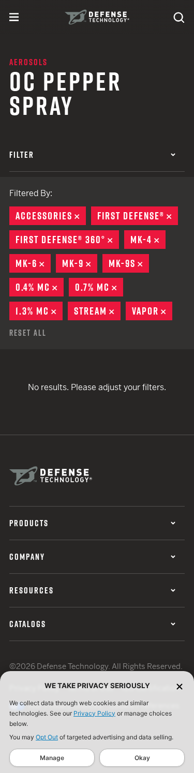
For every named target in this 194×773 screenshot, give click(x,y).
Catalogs (27, 624)
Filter (21, 154)
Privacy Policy (94, 713)
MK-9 (79, 263)
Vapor (152, 311)
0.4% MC (40, 287)
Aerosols (28, 62)
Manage (52, 758)
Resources (31, 590)
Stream (97, 311)
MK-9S (129, 263)
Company (27, 557)
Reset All (28, 332)
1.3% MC (39, 311)
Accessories (51, 216)
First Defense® (137, 216)
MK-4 (148, 239)
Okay (142, 758)
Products (29, 523)
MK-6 (33, 263)
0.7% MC (99, 287)
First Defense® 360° (67, 239)
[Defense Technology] (97, 17)
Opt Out (47, 737)
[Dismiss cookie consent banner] (179, 685)
